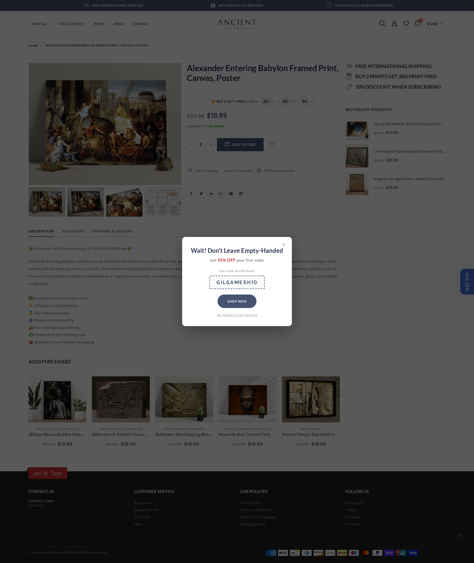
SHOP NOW (237, 301)
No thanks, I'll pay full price (237, 315)
